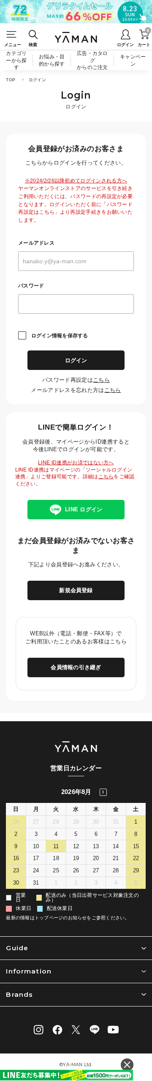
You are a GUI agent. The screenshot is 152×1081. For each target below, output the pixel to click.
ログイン (76, 360)
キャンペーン (133, 60)
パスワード (31, 285)
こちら (101, 380)
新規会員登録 (75, 590)
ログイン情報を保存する (59, 336)
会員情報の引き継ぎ (76, 667)
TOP (10, 79)
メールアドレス (36, 242)
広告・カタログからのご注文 (92, 60)
